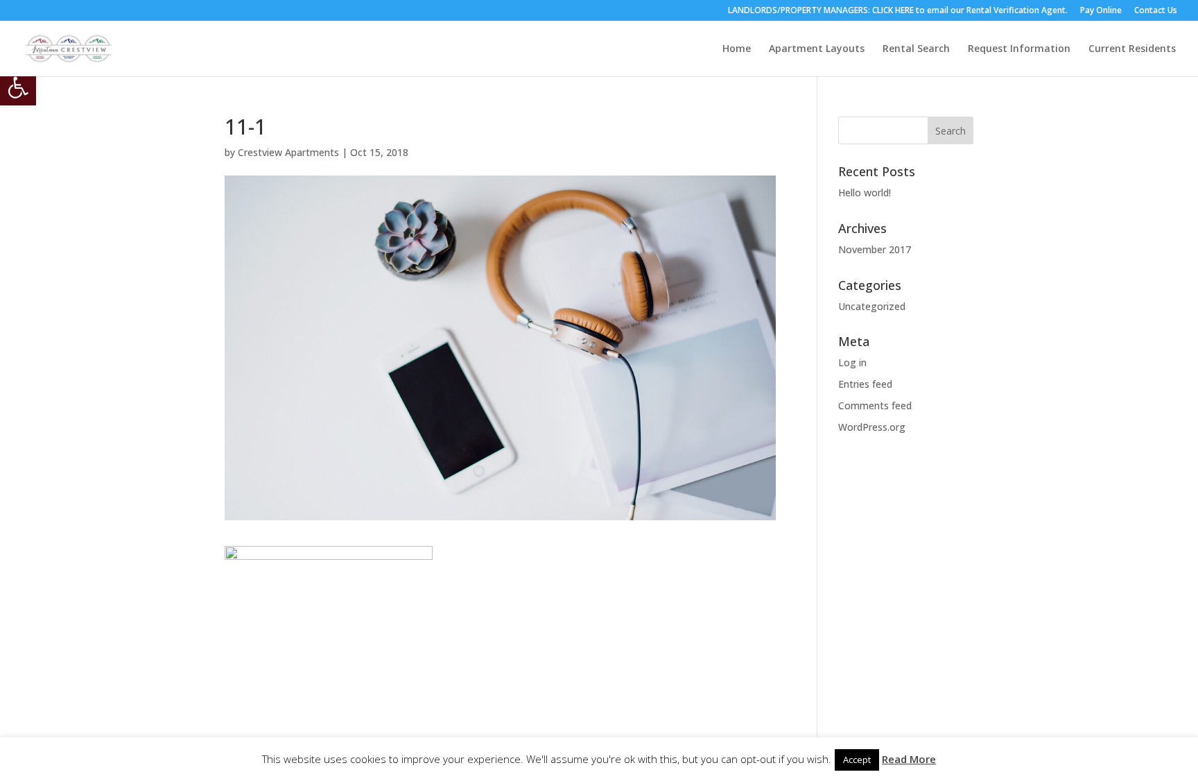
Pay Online (1101, 11)
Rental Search (916, 49)
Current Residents (1132, 49)
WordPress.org (871, 427)
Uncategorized (871, 306)
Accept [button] (857, 759)
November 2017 (874, 249)
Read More (909, 759)
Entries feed (865, 384)
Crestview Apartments (288, 152)
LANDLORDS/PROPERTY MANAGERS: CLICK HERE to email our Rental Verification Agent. (898, 11)
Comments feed (875, 405)
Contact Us (1155, 11)
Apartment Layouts (817, 49)
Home (736, 49)
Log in (852, 362)
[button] (18, 87)
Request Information (1019, 49)
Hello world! (864, 192)
